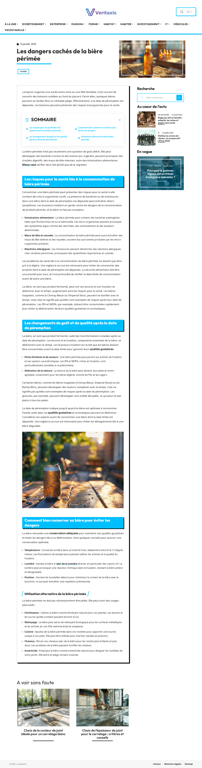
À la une (158, 166)
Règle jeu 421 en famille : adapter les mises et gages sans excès (170, 120)
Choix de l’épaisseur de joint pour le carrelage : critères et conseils (102, 734)
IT (159, 133)
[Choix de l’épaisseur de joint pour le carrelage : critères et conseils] (102, 707)
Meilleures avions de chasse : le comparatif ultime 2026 (169, 138)
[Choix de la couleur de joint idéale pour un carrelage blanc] (43, 707)
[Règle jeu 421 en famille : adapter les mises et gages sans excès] (146, 119)
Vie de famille (163, 115)
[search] (182, 11)
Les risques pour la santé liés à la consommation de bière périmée (45, 129)
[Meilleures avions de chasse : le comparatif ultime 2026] (146, 137)
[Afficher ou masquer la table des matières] (88, 120)
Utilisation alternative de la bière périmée (97, 138)
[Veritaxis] (101, 12)
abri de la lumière (67, 563)
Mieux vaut (29, 164)
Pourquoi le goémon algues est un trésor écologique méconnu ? (160, 174)
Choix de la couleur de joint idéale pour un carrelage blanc (43, 732)
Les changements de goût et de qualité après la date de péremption (48, 138)
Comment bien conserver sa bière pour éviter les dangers (97, 129)
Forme (23, 71)
